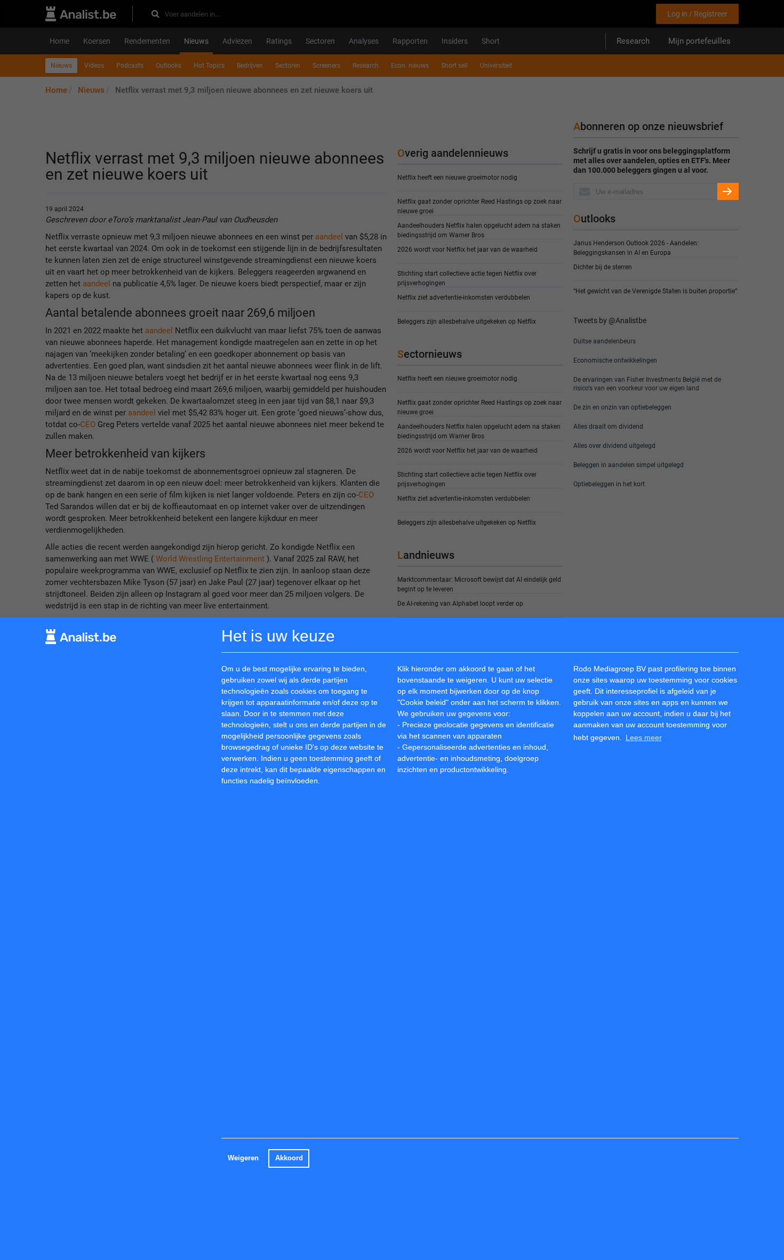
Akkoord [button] (289, 1158)
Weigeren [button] (243, 1158)
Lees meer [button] (644, 737)
